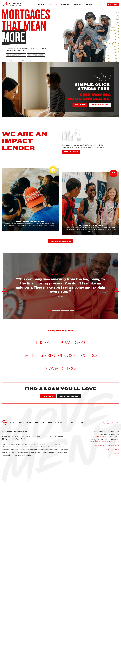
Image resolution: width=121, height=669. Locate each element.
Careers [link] (41, 4)
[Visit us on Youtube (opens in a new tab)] (113, 423)
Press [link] (73, 422)
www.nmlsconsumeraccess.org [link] (28, 447)
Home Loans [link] (64, 4)
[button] (36, 55)
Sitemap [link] (116, 453)
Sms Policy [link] (39, 422)
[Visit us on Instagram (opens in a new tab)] (104, 423)
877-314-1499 (101, 437)
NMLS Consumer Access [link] (57, 422)
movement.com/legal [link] (10, 450)
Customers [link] (77, 4)
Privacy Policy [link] (25, 422)
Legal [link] (12, 422)
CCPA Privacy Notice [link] (112, 449)
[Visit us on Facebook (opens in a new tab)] (117, 423)
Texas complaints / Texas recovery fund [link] (106, 445)
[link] (13, 4)
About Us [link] (52, 4)
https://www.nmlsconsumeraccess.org (104, 441)
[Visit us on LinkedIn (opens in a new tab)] (108, 423)
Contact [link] (89, 4)
